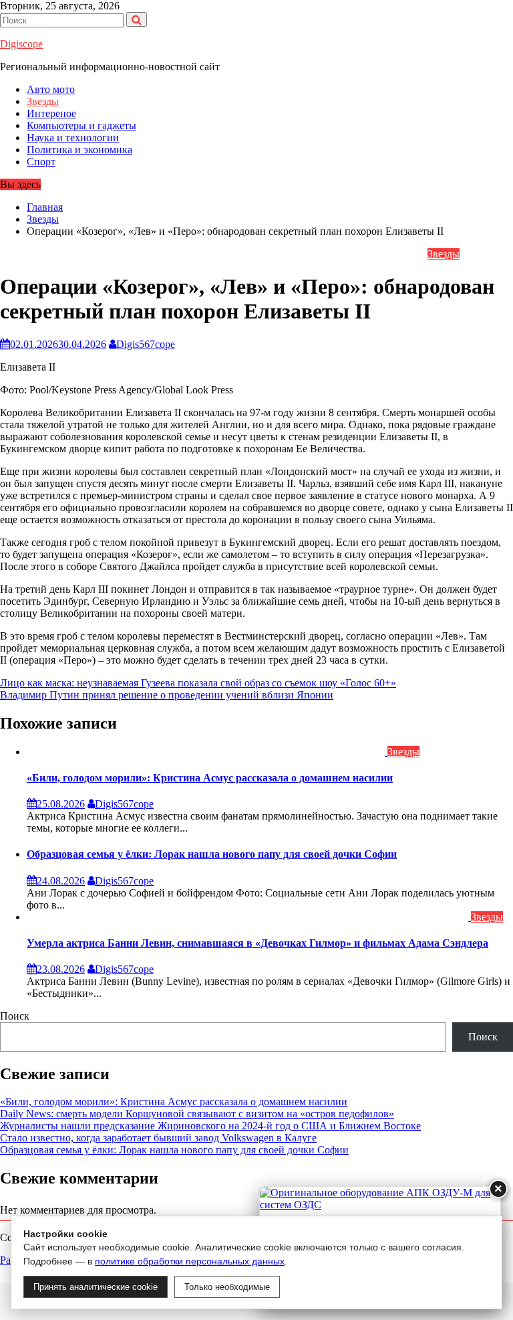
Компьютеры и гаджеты (81, 125)
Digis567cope (145, 344)
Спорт (41, 161)
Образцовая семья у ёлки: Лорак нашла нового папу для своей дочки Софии (212, 854)
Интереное (51, 113)
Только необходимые (227, 1287)
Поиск (14, 1016)
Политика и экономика (79, 149)
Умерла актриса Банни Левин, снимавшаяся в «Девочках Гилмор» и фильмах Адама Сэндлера (257, 943)
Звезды (43, 101)
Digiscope (21, 44)
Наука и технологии (73, 137)
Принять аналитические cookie (95, 1287)
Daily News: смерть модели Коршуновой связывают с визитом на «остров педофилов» (197, 1113)
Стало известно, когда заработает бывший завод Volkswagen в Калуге (158, 1137)
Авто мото (51, 89)
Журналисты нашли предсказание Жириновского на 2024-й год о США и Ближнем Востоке (210, 1125)
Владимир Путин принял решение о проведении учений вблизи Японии (166, 694)
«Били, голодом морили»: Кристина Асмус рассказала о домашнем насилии (210, 777)
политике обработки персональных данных (190, 1261)
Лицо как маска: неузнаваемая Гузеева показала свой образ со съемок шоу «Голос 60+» (198, 682)
